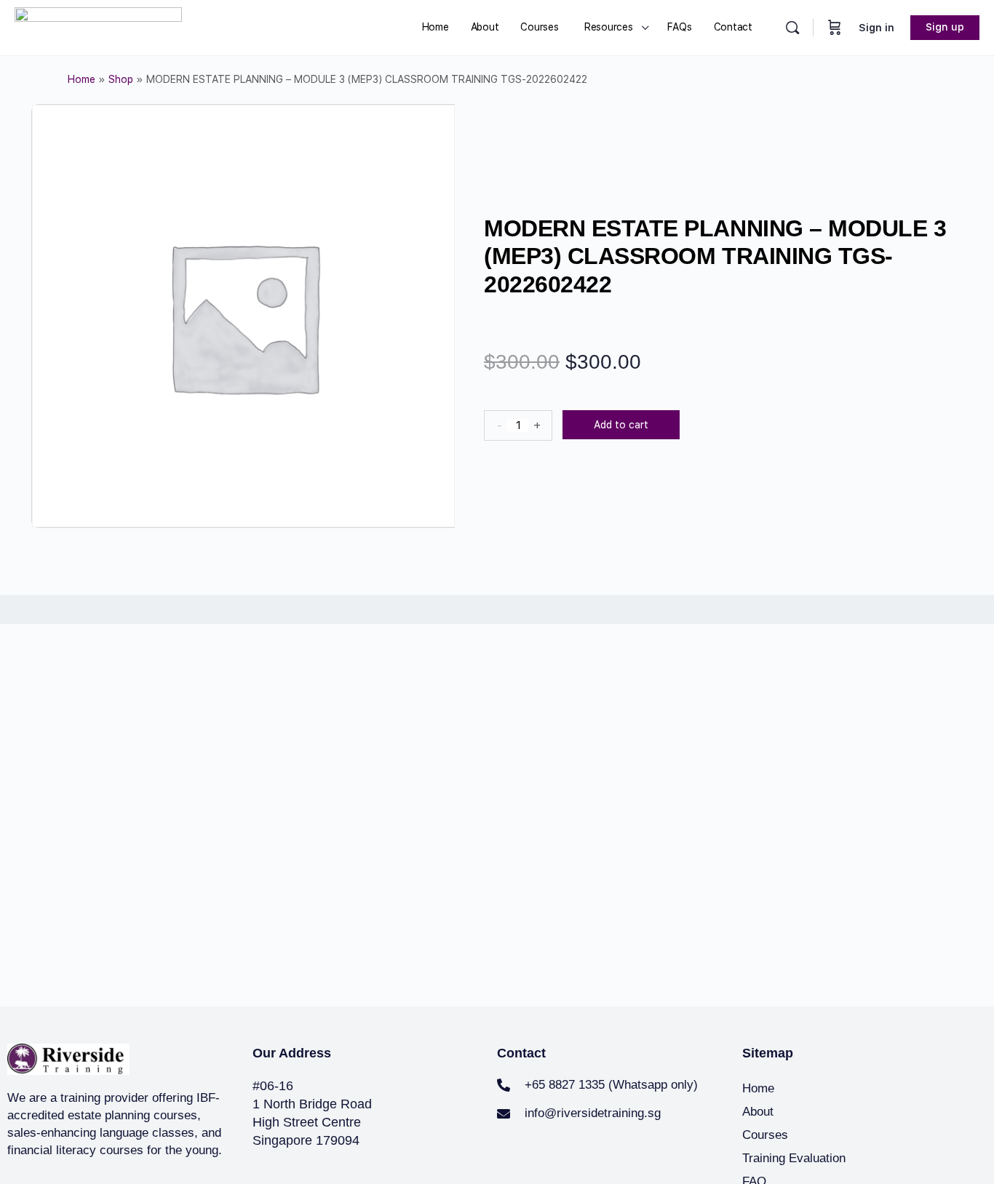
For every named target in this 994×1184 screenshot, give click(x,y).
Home (81, 79)
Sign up (945, 27)
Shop (120, 79)
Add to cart (621, 425)
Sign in (876, 27)
